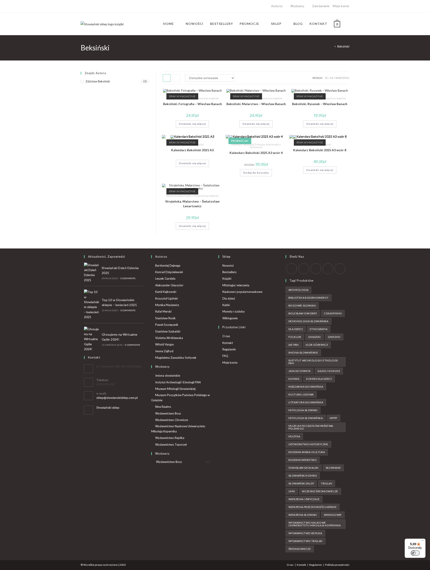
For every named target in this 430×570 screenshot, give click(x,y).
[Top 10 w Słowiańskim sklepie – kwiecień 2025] (91, 304)
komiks (293, 378)
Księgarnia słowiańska (305, 386)
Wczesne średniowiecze (320, 491)
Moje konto (341, 6)
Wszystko (342, 78)
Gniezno (334, 337)
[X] (82, 6)
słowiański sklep (301, 483)
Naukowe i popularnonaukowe (242, 292)
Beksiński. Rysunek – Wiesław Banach (319, 104)
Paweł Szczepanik (166, 324)
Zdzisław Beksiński (98, 81)
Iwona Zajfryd (164, 351)
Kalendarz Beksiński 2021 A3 (192, 150)
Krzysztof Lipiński (166, 298)
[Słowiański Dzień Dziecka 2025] (91, 273)
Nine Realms (163, 406)
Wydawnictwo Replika (169, 438)
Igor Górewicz (317, 344)
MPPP (333, 418)
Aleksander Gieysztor (169, 285)
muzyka (294, 436)
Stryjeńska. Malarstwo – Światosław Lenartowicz (192, 203)
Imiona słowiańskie (167, 375)
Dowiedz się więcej (192, 123)
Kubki (226, 305)
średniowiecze (299, 549)
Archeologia (298, 289)
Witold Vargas (164, 344)
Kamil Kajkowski (165, 292)
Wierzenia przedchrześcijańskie (312, 507)
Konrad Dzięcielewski (169, 272)
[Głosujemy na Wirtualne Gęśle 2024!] (91, 339)
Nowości (228, 265)
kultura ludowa (301, 394)
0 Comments (127, 278)
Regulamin (229, 349)
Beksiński (343, 46)
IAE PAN (293, 344)
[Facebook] (87, 6)
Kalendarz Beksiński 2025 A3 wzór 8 (319, 150)
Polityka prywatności (337, 564)
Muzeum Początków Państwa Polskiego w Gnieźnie (180, 397)
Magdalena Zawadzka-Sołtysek (175, 357)
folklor (294, 337)
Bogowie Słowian (302, 305)
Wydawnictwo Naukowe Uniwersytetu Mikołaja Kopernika (178, 428)
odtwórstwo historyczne (308, 444)
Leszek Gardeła (165, 278)
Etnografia (318, 329)
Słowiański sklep (107, 407)
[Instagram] (92, 6)
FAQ (225, 356)
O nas (226, 336)
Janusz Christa (299, 371)
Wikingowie (230, 318)
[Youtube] (97, 6)
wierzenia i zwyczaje (304, 499)
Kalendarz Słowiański (242, 144)
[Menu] (423, 541)
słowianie (333, 467)
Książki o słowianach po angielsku (201, 98)
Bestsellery (229, 272)
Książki (179, 195)
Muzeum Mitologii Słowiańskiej (175, 389)
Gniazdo (314, 337)
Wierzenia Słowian (302, 514)
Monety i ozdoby (233, 311)
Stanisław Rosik (165, 318)
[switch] (415, 553)
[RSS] (340, 268)
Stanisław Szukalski (167, 331)
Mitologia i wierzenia (235, 285)
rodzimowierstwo (302, 460)
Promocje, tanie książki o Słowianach (265, 146)
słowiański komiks (302, 475)
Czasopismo (333, 313)
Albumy (170, 195)
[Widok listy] (176, 78)
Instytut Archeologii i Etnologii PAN (178, 382)
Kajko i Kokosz (329, 371)
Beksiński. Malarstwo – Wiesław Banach (256, 104)
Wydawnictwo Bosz (168, 413)
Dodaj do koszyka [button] (256, 172)
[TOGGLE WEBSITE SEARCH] (348, 24)
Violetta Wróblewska (169, 338)
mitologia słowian (303, 410)
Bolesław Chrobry (302, 313)
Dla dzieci (228, 298)
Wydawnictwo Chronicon (171, 420)
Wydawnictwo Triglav (305, 541)
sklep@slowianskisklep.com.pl (117, 397)
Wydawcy (297, 6)
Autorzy (277, 6)
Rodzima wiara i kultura (306, 452)
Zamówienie (320, 6)
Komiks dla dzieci (319, 378)
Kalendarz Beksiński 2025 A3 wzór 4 (256, 153)
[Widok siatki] (166, 78)
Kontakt (227, 343)
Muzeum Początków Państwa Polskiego (310, 427)
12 (326, 78)
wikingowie (333, 514)
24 (331, 78)
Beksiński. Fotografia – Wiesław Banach (192, 104)
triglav (326, 483)
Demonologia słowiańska (308, 321)
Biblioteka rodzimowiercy (308, 297)
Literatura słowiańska (305, 402)
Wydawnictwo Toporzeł (171, 444)
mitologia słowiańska (305, 418)
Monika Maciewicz (167, 305)
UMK (291, 491)
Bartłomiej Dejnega (167, 265)
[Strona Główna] (332, 46)
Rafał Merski (163, 311)
